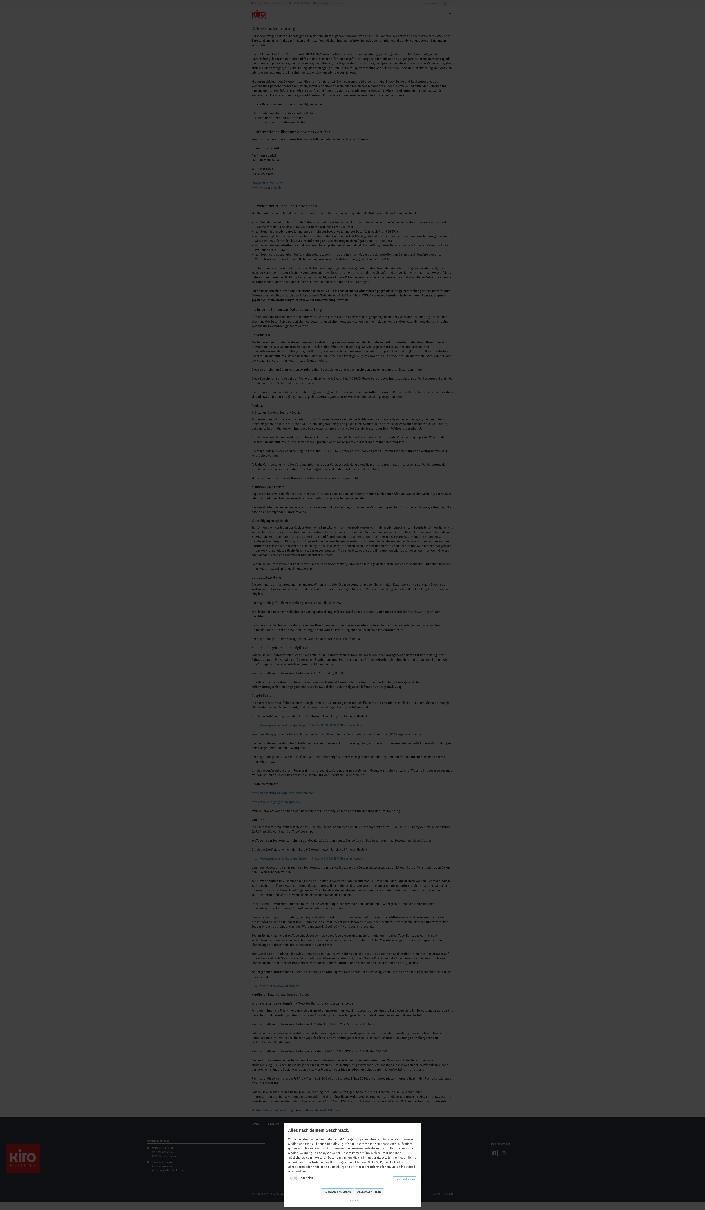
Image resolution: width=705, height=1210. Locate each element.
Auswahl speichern (337, 1191)
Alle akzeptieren (369, 1191)
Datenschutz (352, 1200)
